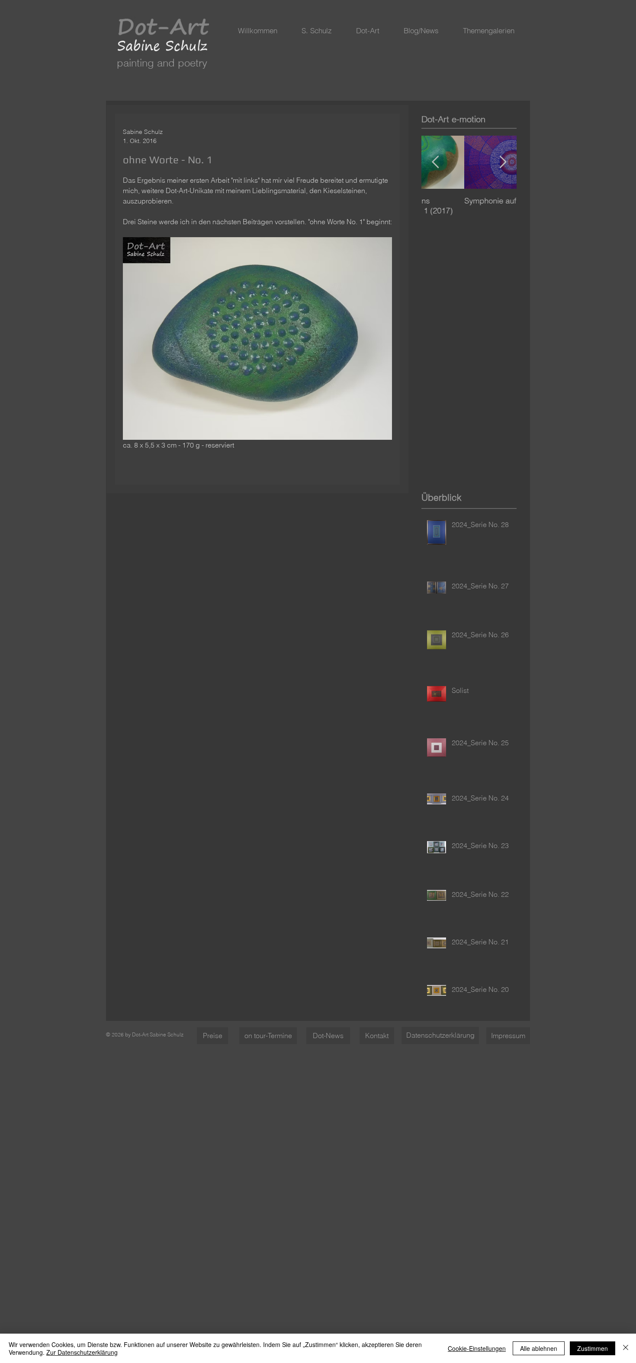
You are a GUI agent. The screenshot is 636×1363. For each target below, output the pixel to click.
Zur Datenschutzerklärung (82, 1352)
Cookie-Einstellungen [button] (477, 1348)
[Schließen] (625, 1348)
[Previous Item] (435, 162)
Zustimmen (592, 1348)
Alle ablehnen (538, 1348)
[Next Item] (503, 162)
